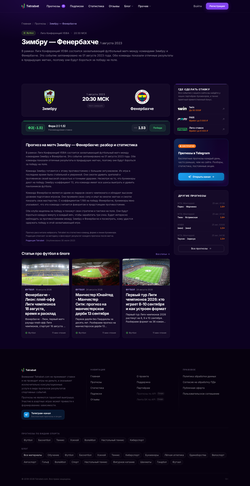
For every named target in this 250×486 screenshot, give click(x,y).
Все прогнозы (199, 248)
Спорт (75, 462)
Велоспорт (218, 455)
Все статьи (161, 254)
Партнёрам (143, 387)
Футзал (176, 462)
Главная (26, 23)
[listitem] (201, 109)
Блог (127, 6)
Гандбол (162, 462)
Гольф (45, 462)
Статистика (96, 6)
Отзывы (114, 6)
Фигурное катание (124, 462)
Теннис (60, 440)
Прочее (143, 6)
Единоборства (198, 455)
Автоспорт (30, 462)
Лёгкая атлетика (174, 455)
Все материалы (33, 455)
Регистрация (217, 6)
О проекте (143, 376)
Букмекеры (152, 455)
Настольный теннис (112, 440)
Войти (198, 6)
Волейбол (90, 440)
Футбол (28, 440)
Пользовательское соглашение (201, 393)
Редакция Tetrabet (35, 240)
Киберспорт (137, 440)
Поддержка (143, 382)
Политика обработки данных (199, 376)
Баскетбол (44, 440)
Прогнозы (55, 6)
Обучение (53, 455)
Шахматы (145, 462)
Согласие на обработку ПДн (199, 382)
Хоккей (74, 440)
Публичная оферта (194, 387)
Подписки (77, 6)
